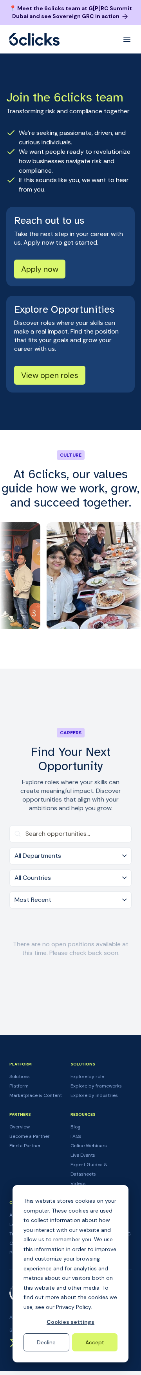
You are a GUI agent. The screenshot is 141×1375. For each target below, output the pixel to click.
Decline (46, 1342)
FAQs (75, 1136)
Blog (75, 1127)
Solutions (19, 1076)
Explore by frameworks (96, 1086)
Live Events (82, 1155)
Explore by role (87, 1076)
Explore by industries (94, 1095)
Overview (19, 1127)
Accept (94, 1342)
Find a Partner (25, 1146)
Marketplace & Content (35, 1095)
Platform (19, 1086)
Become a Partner (29, 1136)
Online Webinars (88, 1146)
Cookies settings (70, 1321)
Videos (78, 1183)
